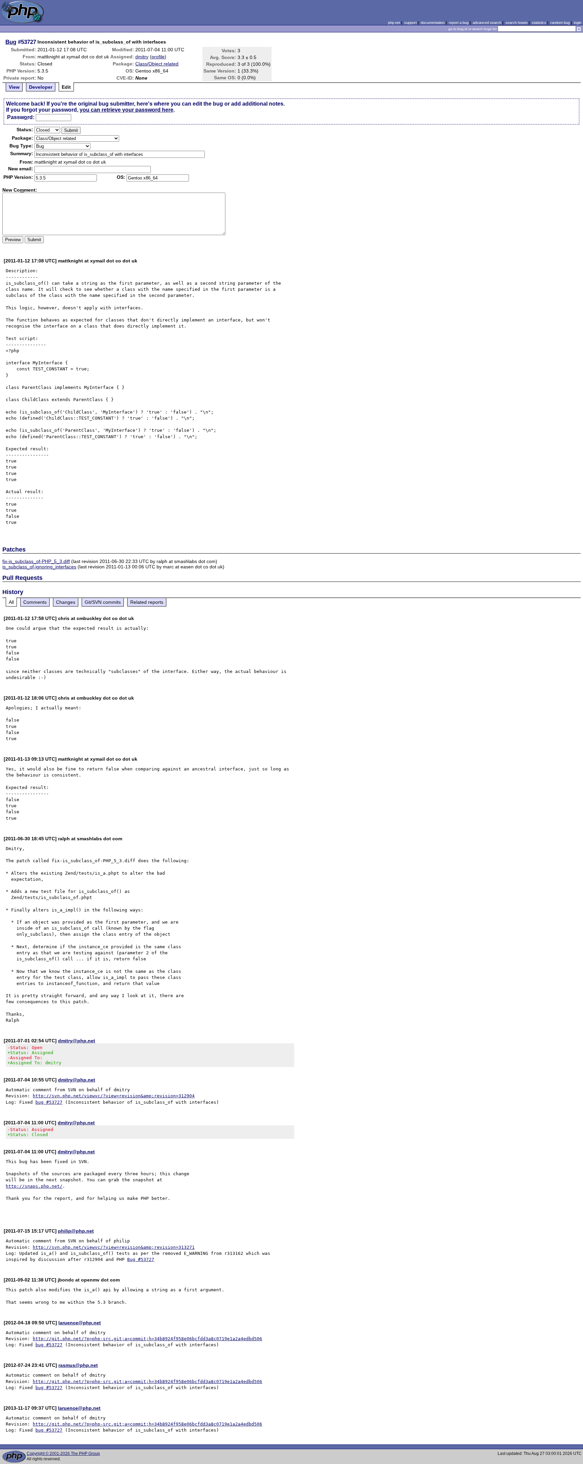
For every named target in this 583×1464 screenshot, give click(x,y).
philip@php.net (76, 1231)
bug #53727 (48, 1102)
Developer (40, 87)
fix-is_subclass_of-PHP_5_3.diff (36, 561)
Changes (65, 602)
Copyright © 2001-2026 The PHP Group (63, 1453)
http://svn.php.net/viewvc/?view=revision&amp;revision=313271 (114, 1247)
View (14, 87)
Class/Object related (156, 63)
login (577, 23)
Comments (35, 602)
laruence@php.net (79, 1322)
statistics (539, 23)
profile (158, 56)
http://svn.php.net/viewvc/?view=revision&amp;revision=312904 (114, 1095)
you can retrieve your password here (126, 110)
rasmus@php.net (78, 1365)
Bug (10, 41)
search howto (516, 23)
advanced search (487, 23)
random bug (560, 23)
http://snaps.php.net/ (34, 1186)
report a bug (459, 23)
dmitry (141, 56)
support (410, 23)
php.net (394, 23)
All (11, 602)
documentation (433, 23)
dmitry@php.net (76, 1040)
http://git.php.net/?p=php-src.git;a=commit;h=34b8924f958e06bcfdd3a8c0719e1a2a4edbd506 (147, 1338)
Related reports (146, 602)
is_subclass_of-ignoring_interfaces (39, 566)
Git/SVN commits (103, 602)
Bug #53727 (140, 1259)
